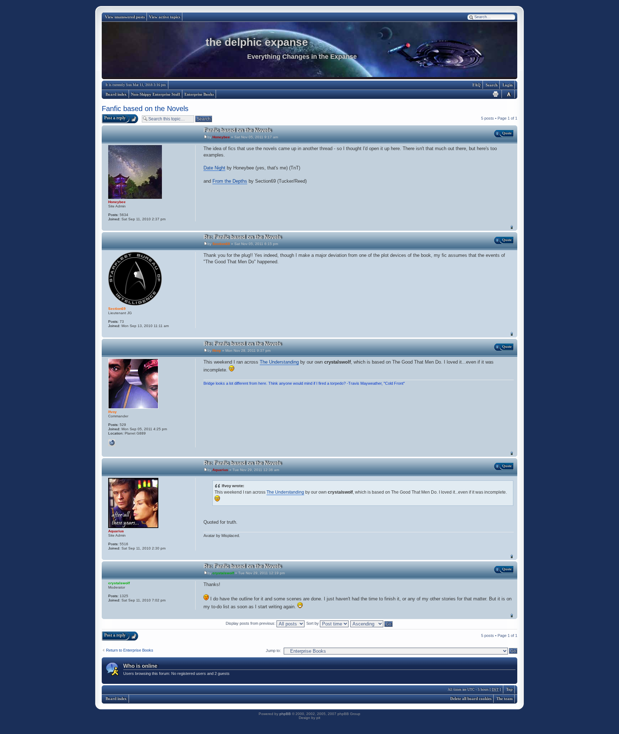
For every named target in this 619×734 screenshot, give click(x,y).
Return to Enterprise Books (129, 650)
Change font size (509, 94)
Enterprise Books (199, 94)
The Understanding (279, 362)
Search (492, 85)
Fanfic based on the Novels (145, 108)
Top (512, 227)
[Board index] (309, 50)
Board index (116, 94)
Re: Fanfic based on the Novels (242, 237)
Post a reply (115, 117)
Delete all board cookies (470, 698)
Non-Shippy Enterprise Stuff (155, 94)
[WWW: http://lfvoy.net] (111, 442)
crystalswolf (223, 573)
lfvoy (216, 350)
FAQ (476, 85)
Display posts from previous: (251, 623)
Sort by (313, 623)
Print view (496, 94)
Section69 (221, 244)
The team (504, 698)
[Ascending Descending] (371, 623)
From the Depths (229, 181)
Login (508, 85)
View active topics (164, 17)
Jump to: (273, 650)
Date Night (214, 168)
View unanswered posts (125, 17)
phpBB (285, 714)
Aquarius (220, 470)
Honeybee (221, 137)
